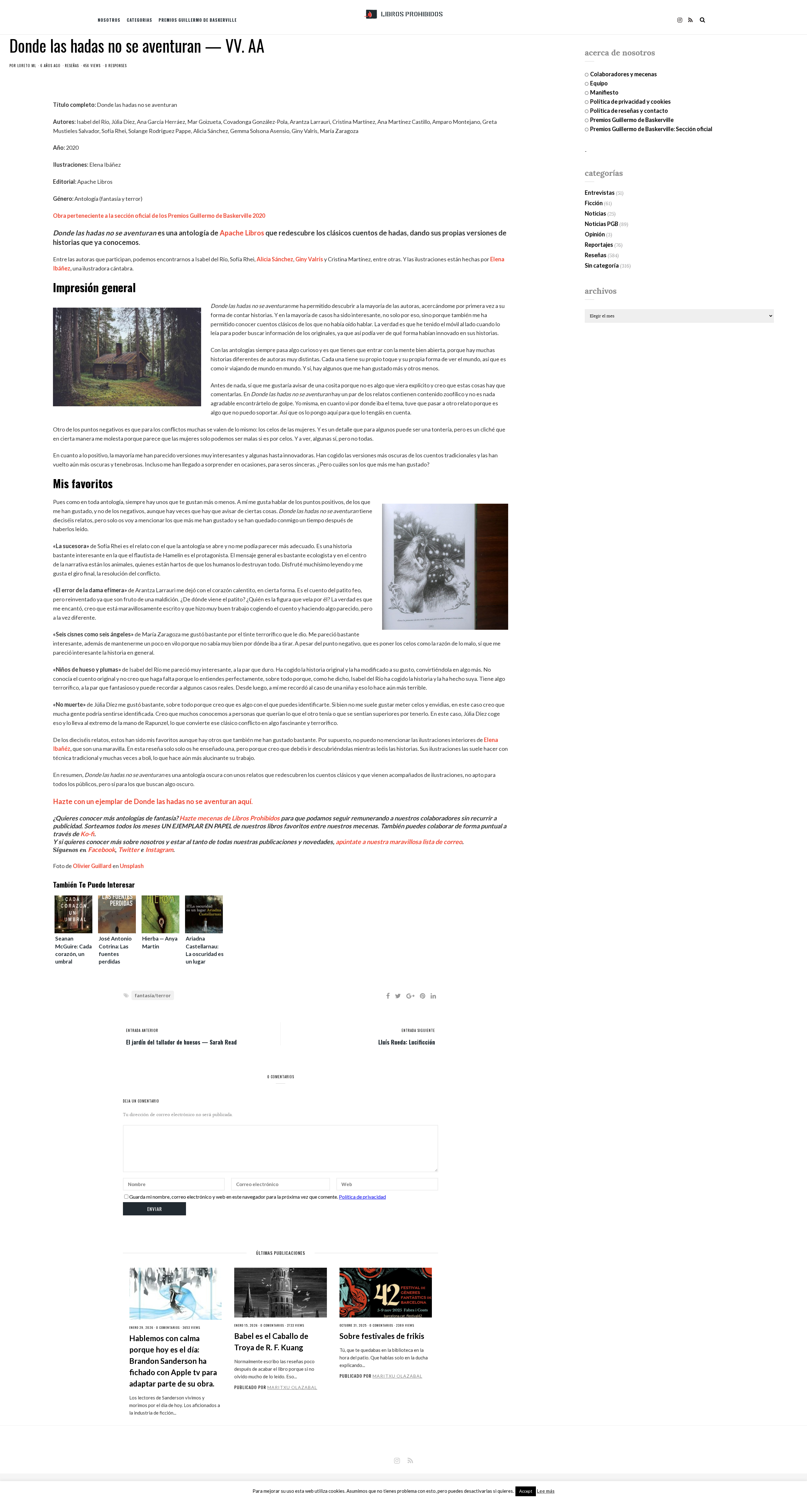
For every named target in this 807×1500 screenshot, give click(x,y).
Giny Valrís (309, 259)
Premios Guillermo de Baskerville (198, 20)
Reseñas (72, 65)
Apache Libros (242, 233)
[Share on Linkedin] (433, 996)
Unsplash (132, 865)
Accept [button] (525, 1491)
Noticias (595, 213)
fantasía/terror (153, 995)
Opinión (595, 234)
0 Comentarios (168, 1327)
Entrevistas (600, 192)
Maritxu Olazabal (292, 1387)
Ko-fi (87, 833)
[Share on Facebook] (388, 996)
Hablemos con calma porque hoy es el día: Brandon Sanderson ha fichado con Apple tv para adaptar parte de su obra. (173, 1361)
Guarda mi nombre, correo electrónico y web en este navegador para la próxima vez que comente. (233, 1197)
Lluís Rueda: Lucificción (406, 1041)
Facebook (101, 849)
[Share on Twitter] (398, 996)
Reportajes (599, 244)
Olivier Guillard (92, 865)
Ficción (594, 203)
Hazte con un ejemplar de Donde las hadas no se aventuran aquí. (153, 801)
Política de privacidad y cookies (630, 101)
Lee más (545, 1491)
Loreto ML (26, 65)
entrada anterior (142, 1030)
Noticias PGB (601, 223)
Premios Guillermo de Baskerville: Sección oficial (651, 128)
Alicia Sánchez (275, 259)
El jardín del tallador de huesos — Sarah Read (181, 1041)
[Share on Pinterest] (422, 996)
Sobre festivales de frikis (382, 1336)
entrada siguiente (418, 1030)
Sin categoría (602, 265)
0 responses (116, 65)
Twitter (128, 849)
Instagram (159, 849)
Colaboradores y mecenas (623, 74)
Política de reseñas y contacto (629, 110)
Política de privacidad (362, 1197)
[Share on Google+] (410, 996)
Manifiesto (604, 92)
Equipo (599, 83)
